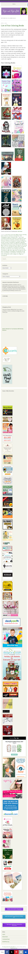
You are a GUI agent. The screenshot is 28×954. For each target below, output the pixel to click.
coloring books (23, 241)
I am (5, 246)
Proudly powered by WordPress (9, 946)
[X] (11, 952)
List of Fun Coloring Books (12, 26)
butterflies (12, 239)
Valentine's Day (14, 237)
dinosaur (3, 242)
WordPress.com (14, 948)
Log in (3, 934)
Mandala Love (4, 247)
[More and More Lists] (14, 15)
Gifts (21, 235)
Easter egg (21, 243)
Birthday (25, 234)
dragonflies (17, 242)
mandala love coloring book (13, 247)
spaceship (21, 247)
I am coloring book (10, 246)
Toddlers (9, 237)
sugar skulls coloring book (17, 250)
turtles (11, 254)
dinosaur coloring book (10, 242)
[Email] (21, 952)
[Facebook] (7, 952)
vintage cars (15, 254)
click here (20, 231)
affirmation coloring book (17, 238)
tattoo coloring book (5, 251)
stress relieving (15, 248)
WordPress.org (5, 941)
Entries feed (5, 936)
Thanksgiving (3, 237)
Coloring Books (16, 235)
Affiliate (17, 234)
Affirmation (9, 238)
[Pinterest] (16, 952)
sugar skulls (9, 250)
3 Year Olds (7, 234)
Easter (8, 243)
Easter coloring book (14, 243)
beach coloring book (5, 239)
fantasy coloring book (16, 245)
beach (24, 238)
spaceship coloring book (6, 248)
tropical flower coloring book (16, 252)
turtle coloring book (5, 254)
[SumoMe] (25, 952)
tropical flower (7, 252)
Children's (6, 235)
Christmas (11, 235)
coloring (18, 241)
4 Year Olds (12, 234)
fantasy (10, 245)
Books (2, 235)
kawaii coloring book (22, 246)
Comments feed (5, 939)
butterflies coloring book (20, 239)
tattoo (25, 250)
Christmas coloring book (11, 241)
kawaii (15, 246)
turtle (24, 252)
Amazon (21, 234)
